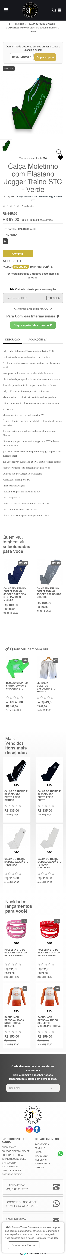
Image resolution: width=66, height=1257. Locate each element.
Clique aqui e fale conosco (32, 325)
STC (45, 158)
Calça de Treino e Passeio (42, 24)
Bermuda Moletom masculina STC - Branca (47, 687)
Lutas (38, 1151)
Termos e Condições (14, 1158)
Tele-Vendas (17, 1187)
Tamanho (10, 234)
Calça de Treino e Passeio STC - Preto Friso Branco (16, 796)
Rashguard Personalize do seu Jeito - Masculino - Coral (49, 1021)
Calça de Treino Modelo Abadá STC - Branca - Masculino (49, 863)
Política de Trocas (13, 1154)
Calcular (54, 298)
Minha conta (9, 1162)
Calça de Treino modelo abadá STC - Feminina (16, 861)
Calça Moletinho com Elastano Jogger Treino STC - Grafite (49, 593)
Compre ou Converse (21, 1204)
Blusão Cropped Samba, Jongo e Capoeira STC (17, 685)
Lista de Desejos (11, 1170)
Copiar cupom (45, 57)
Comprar (17, 253)
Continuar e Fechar (24, 1245)
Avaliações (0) (38, 339)
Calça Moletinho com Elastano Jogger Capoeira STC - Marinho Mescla (15, 594)
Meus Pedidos (10, 1166)
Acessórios (42, 1144)
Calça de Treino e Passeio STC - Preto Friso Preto (49, 796)
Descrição (12, 339)
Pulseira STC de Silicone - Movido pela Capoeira (15, 952)
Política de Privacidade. (47, 1237)
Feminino (19, 24)
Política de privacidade (16, 1150)
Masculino (41, 1155)
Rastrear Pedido (12, 1174)
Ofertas (40, 1167)
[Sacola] (59, 10)
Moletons (41, 1159)
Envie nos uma (16, 1221)
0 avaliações (28, 205)
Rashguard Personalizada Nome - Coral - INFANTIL (14, 1021)
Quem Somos (9, 1147)
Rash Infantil (43, 1163)
